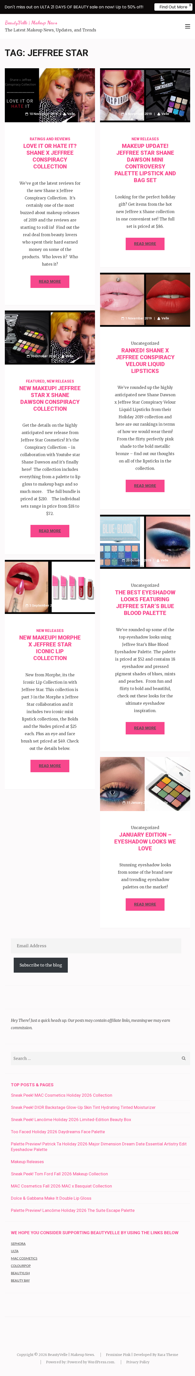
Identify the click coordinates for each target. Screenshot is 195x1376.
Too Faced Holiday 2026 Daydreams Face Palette (58, 1131)
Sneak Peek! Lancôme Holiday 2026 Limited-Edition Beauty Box (71, 1119)
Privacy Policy (138, 1362)
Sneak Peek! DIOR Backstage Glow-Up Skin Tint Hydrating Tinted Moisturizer (83, 1107)
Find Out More (173, 7)
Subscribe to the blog (41, 965)
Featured (35, 381)
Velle (71, 114)
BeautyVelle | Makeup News (31, 23)
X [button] (190, 5)
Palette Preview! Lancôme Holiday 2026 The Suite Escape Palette (73, 1210)
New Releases (145, 139)
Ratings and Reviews (50, 139)
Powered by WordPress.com (90, 1362)
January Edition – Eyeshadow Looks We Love (145, 842)
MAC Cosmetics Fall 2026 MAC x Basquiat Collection (61, 1186)
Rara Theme (167, 1355)
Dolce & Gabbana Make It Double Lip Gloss (51, 1198)
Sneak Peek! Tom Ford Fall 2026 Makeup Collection (59, 1173)
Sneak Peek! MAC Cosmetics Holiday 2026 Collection (61, 1095)
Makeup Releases (27, 1161)
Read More (50, 281)
